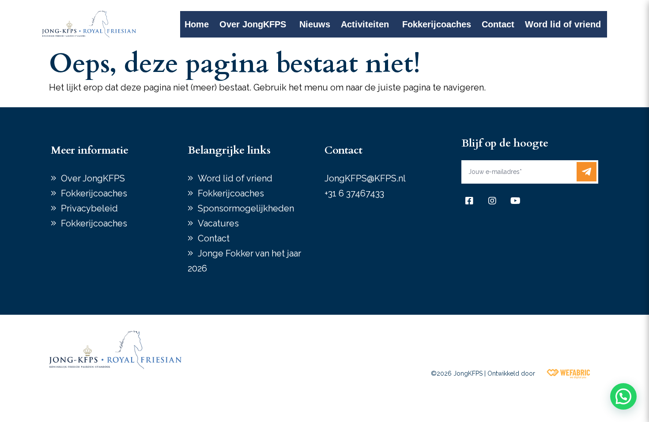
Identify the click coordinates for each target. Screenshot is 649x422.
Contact (498, 24)
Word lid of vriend (563, 24)
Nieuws (314, 24)
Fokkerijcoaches (436, 24)
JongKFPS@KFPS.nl (365, 178)
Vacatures (218, 223)
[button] (623, 396)
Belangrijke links (229, 150)
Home (197, 24)
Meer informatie (89, 150)
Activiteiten (365, 24)
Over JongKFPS (252, 24)
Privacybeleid (89, 208)
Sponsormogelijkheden (246, 208)
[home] (89, 24)
